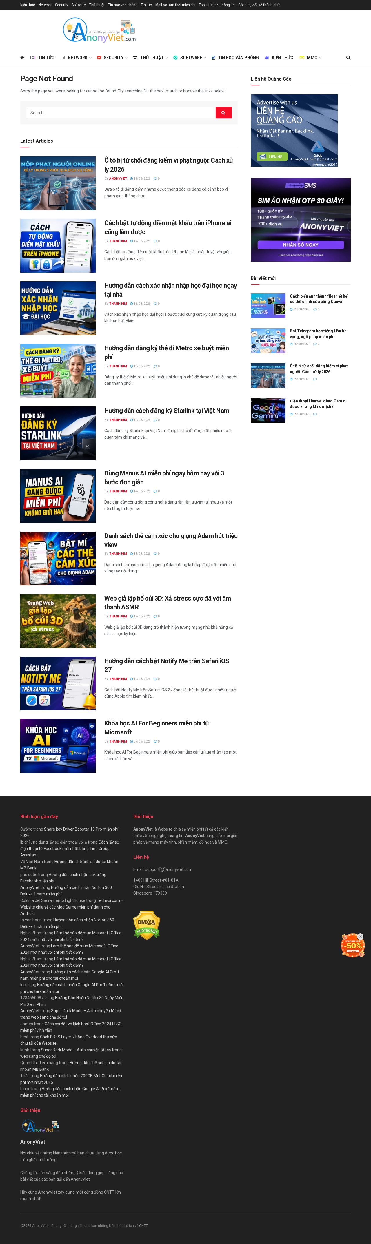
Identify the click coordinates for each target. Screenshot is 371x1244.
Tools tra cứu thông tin (217, 5)
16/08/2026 (141, 304)
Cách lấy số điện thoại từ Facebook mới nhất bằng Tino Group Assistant (69, 849)
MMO (312, 57)
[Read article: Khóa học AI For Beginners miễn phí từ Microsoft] (58, 746)
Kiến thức (27, 5)
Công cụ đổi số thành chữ (258, 5)
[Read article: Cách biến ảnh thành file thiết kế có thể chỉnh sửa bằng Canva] (268, 305)
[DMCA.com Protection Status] (146, 925)
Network (45, 5)
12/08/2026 (141, 616)
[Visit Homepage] (98, 30)
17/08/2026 (141, 241)
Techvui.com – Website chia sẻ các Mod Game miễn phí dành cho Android (71, 907)
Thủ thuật (97, 5)
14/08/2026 (141, 420)
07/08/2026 (141, 741)
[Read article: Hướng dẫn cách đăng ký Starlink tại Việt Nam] (58, 433)
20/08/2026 (301, 344)
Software (79, 5)
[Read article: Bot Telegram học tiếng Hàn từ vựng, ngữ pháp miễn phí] (268, 340)
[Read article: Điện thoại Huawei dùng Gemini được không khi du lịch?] (268, 410)
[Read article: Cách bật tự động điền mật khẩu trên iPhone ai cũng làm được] (58, 246)
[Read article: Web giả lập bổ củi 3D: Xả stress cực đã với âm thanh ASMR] (58, 621)
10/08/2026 (141, 679)
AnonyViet (118, 178)
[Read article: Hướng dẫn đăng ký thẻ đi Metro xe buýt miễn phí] (58, 371)
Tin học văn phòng (122, 5)
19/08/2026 (141, 178)
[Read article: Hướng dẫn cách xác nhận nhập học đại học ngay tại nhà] (58, 308)
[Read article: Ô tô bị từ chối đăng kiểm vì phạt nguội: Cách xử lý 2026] (58, 183)
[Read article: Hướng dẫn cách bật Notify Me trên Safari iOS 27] (58, 684)
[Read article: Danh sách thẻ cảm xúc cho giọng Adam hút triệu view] (58, 558)
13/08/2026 (141, 554)
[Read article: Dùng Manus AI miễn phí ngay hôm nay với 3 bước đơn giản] (58, 496)
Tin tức (146, 5)
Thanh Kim (118, 241)
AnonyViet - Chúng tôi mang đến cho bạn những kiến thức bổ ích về (85, 1226)
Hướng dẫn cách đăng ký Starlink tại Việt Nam (166, 410)
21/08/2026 (301, 309)
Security (61, 5)
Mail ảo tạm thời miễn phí (175, 5)
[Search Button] (348, 57)
